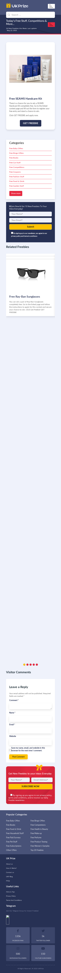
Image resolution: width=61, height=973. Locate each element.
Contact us (10, 872)
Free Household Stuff (15, 833)
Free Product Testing (38, 842)
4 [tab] (34, 664)
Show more (16, 193)
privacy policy (45, 795)
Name (12, 713)
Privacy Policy (11, 896)
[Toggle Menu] (51, 6)
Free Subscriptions (13, 846)
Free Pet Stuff (11, 842)
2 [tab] (27, 664)
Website (12, 736)
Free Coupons (15, 172)
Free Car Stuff (14, 163)
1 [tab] (24, 664)
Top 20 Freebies (36, 850)
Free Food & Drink (16, 181)
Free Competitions (16, 167)
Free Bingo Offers (16, 153)
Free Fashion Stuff (16, 177)
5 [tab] (37, 664)
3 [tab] (30, 664)
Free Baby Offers (16, 148)
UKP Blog (9, 876)
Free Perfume (35, 838)
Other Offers (11, 850)
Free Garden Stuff (16, 186)
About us (9, 864)
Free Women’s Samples (39, 846)
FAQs (8, 881)
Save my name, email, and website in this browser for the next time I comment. (28, 749)
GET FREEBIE (30, 123)
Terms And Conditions (14, 900)
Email (12, 725)
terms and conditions (17, 797)
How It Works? (11, 868)
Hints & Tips (10, 892)
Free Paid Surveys (13, 838)
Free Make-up (36, 833)
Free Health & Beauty (39, 829)
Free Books (13, 158)
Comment (14, 700)
